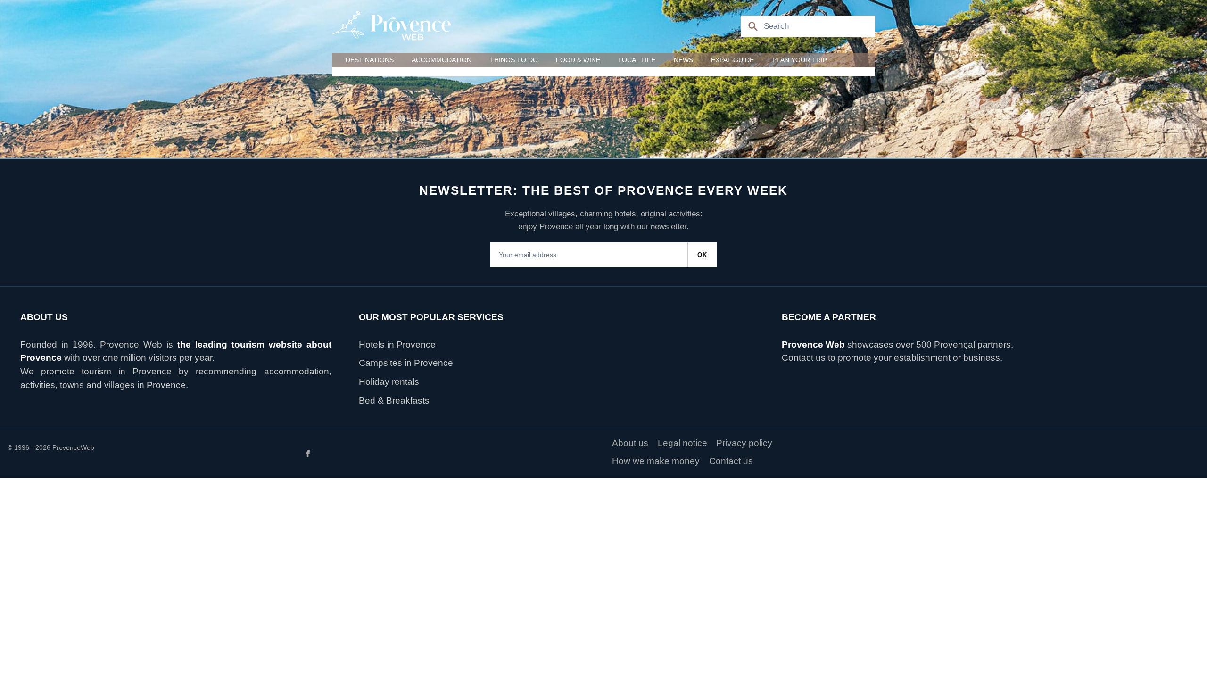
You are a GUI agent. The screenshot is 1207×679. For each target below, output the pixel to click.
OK (702, 254)
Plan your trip (799, 60)
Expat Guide (732, 60)
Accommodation (441, 60)
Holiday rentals (389, 382)
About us (630, 443)
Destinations (370, 60)
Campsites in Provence (406, 363)
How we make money (656, 461)
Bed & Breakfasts (394, 401)
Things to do (514, 60)
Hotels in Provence (397, 344)
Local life (636, 60)
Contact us (804, 358)
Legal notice (682, 443)
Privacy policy (744, 443)
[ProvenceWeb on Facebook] (452, 453)
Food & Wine (578, 60)
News (683, 60)
